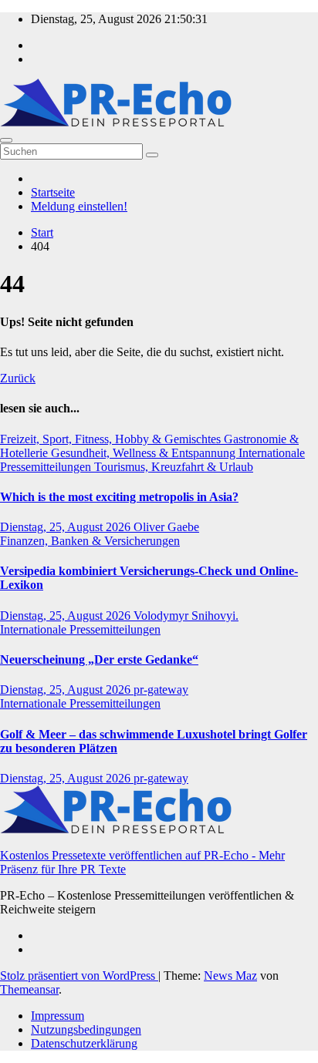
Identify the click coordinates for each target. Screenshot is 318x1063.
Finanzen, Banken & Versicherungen (90, 540)
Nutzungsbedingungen (86, 1029)
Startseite (53, 192)
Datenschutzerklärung (84, 1043)
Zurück (18, 378)
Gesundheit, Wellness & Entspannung (144, 452)
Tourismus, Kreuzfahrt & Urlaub (173, 466)
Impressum (57, 1015)
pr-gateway (161, 689)
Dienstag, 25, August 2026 (67, 526)
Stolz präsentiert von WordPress (79, 975)
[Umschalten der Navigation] (6, 140)
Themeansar (29, 989)
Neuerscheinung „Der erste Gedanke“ (99, 659)
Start (42, 232)
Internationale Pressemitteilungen (80, 629)
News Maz (230, 975)
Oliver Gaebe (166, 526)
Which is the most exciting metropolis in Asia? (119, 496)
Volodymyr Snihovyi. (186, 615)
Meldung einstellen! (79, 206)
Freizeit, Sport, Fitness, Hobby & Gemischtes (112, 439)
